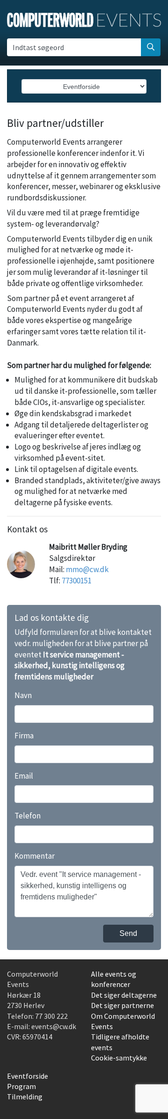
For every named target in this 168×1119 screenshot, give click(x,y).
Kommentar (34, 856)
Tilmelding (24, 1096)
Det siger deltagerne (124, 995)
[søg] (151, 47)
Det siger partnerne (122, 1005)
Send (128, 933)
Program (21, 1086)
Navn (23, 695)
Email (23, 776)
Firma (24, 735)
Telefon (27, 815)
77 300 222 (51, 1016)
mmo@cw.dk (87, 569)
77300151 (76, 580)
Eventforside (27, 1076)
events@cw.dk (53, 1026)
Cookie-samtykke (119, 1057)
